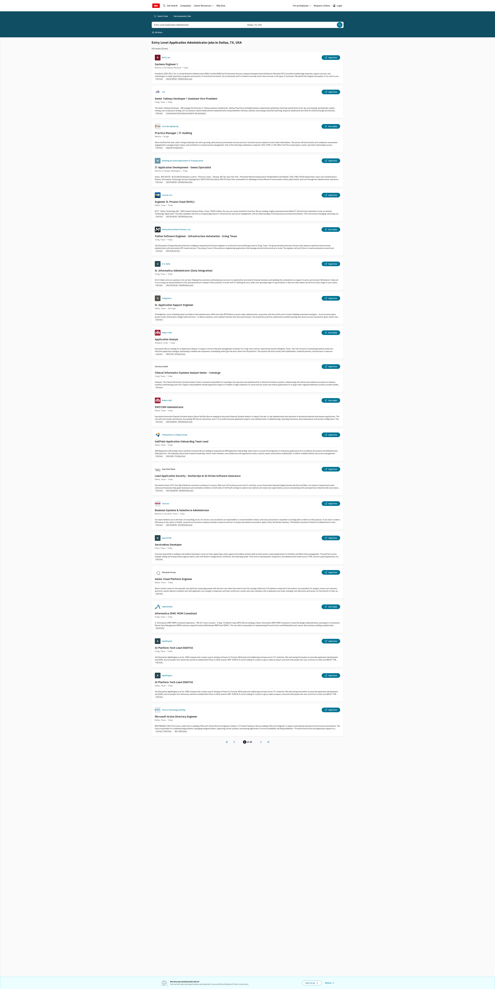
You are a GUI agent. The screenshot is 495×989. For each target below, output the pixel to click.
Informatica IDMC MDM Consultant (176, 613)
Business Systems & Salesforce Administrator (182, 510)
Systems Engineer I (166, 64)
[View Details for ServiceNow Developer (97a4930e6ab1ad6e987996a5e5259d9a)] (247, 548)
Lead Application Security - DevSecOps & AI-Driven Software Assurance (198, 476)
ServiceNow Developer (168, 544)
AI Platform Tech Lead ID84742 (174, 648)
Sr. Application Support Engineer (174, 305)
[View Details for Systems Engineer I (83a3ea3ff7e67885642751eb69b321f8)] (247, 68)
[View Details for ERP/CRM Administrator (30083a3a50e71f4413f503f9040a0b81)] (247, 410)
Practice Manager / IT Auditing (173, 133)
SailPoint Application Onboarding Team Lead (181, 441)
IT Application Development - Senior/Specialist (183, 167)
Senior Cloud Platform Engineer (173, 579)
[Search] (340, 25)
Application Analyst (166, 339)
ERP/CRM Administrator (169, 407)
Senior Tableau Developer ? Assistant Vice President (186, 98)
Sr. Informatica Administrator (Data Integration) (183, 270)
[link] (226, 742)
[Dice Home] (156, 5)
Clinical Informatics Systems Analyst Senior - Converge (187, 372)
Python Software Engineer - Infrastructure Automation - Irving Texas (196, 236)
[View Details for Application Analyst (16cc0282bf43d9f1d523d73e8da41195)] (247, 343)
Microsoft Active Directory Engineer (176, 716)
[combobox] (195, 25)
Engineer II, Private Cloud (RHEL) (175, 201)
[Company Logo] (157, 57)
